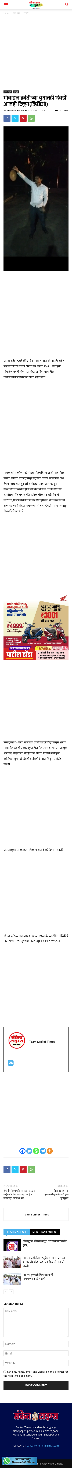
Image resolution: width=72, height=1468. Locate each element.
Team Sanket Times (17, 110)
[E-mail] (11, 1064)
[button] (6, 4)
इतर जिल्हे (16, 13)
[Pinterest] (23, 118)
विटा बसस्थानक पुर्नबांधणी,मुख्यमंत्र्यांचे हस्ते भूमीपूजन (57, 1194)
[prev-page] (5, 1292)
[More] (50, 1151)
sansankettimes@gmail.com (43, 1445)
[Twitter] (15, 118)
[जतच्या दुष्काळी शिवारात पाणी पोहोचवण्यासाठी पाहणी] (12, 1279)
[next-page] (11, 1292)
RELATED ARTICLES (17, 1231)
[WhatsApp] (31, 118)
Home (6, 13)
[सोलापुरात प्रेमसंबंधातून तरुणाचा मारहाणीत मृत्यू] (12, 1245)
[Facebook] (6, 118)
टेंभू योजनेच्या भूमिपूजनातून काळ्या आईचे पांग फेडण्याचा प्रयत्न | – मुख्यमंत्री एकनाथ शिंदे (19, 1194)
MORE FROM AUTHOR (45, 1231)
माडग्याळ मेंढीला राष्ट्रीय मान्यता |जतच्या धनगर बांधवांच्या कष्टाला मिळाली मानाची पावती (44, 1262)
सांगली (26, 13)
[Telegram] (43, 1151)
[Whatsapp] (36, 1151)
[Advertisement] (36, 53)
